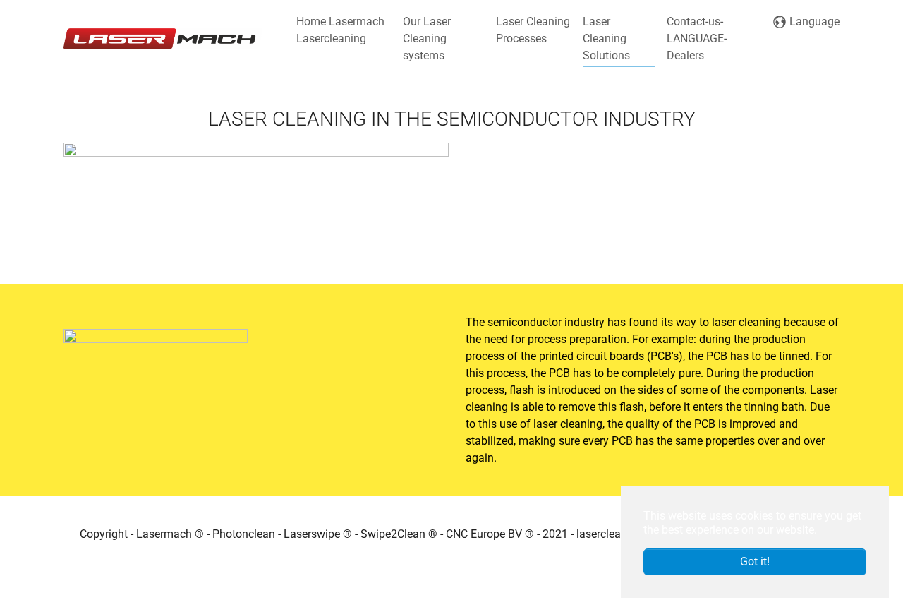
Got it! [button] (755, 561)
